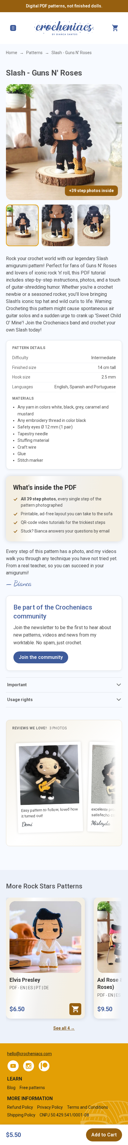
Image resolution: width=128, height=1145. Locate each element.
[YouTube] (13, 1066)
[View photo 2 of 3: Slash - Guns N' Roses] (58, 225)
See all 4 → (64, 1028)
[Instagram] (29, 1066)
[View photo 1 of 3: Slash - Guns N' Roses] (22, 225)
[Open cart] (114, 27)
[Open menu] (13, 27)
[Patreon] (44, 1066)
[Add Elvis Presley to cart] (75, 1009)
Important (17, 684)
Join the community (41, 657)
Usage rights (20, 699)
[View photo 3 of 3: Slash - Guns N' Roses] (93, 225)
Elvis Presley (25, 980)
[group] (64, 787)
